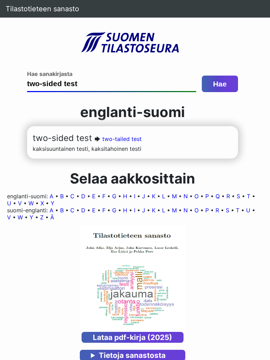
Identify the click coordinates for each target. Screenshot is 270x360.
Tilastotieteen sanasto (42, 9)
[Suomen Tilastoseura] (132, 43)
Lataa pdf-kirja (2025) (132, 337)
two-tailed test (122, 138)
